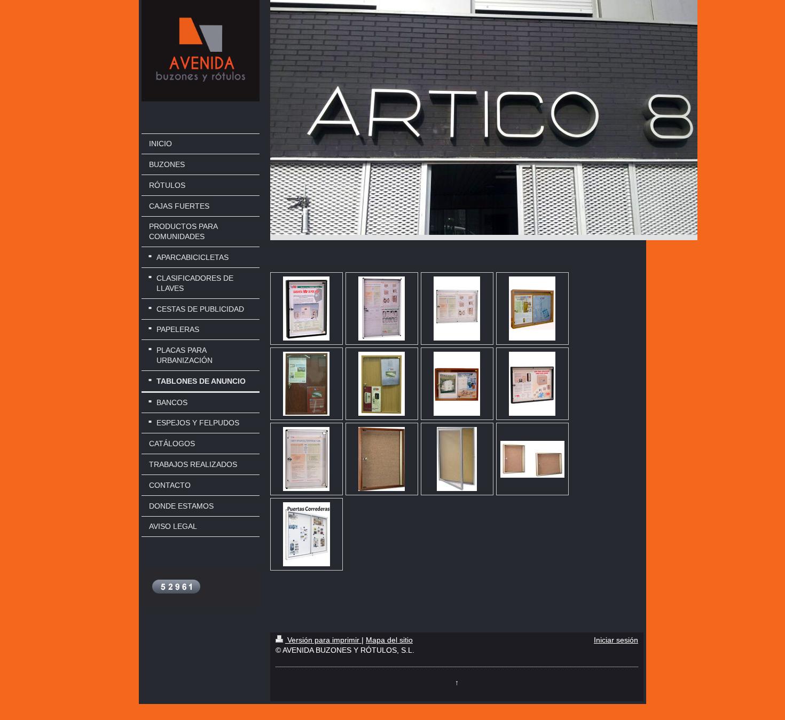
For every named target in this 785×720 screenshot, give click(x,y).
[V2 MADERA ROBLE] (381, 384)
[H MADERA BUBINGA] (457, 384)
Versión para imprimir (323, 640)
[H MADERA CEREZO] (532, 308)
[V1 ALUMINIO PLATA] (306, 459)
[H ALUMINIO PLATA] (457, 308)
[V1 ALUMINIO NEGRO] (306, 308)
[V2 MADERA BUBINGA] (306, 384)
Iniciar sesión (616, 640)
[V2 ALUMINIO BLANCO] (381, 308)
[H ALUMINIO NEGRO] (532, 384)
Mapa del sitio (389, 640)
